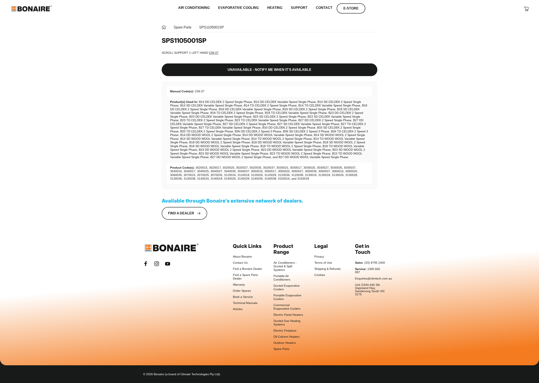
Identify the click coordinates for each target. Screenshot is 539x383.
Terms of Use (323, 262)
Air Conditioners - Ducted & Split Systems (285, 266)
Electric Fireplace (285, 330)
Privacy (319, 256)
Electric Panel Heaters (288, 314)
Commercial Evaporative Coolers (287, 307)
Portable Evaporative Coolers (287, 297)
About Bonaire (242, 256)
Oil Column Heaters (287, 336)
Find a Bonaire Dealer (247, 268)
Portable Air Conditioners (282, 277)
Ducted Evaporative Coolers (287, 287)
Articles (238, 309)
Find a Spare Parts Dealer (245, 276)
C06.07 (214, 52)
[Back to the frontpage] (164, 27)
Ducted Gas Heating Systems (287, 322)
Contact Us (240, 262)
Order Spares (242, 290)
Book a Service (243, 296)
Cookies (319, 275)
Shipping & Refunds (327, 268)
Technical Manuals (245, 303)
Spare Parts (182, 27)
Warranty (239, 284)
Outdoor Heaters (285, 342)
